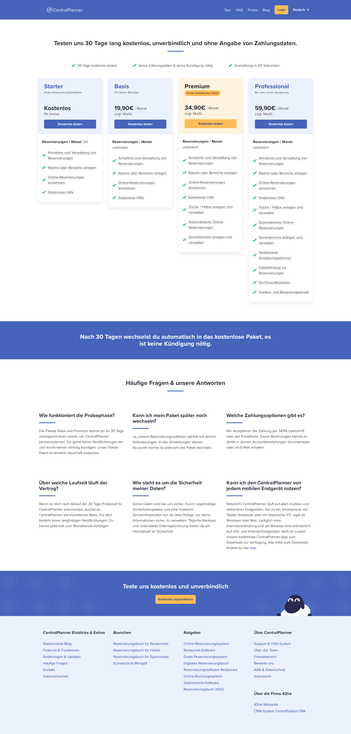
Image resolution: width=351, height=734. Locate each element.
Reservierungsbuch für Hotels (136, 650)
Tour (227, 9)
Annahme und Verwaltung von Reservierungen (72, 155)
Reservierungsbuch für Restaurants (140, 643)
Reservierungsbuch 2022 (204, 689)
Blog (266, 9)
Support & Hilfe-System (272, 643)
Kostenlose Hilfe (61, 192)
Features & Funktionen (61, 650)
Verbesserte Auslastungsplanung (275, 255)
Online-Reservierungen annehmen (66, 180)
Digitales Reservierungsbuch (206, 663)
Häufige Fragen (55, 663)
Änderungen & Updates (62, 656)
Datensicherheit (55, 676)
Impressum (262, 676)
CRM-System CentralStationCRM (280, 710)
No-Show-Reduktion (274, 282)
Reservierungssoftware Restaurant (210, 669)
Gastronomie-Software (201, 682)
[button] (301, 9)
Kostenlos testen (70, 124)
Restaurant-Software (199, 650)
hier (253, 547)
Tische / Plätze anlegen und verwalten (210, 209)
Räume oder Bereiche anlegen (72, 167)
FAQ (239, 9)
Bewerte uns (264, 663)
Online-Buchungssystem (203, 676)
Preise (253, 9)
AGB (257, 669)
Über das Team (266, 650)
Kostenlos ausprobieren (175, 599)
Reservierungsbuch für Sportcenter (141, 656)
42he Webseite (266, 704)
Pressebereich (265, 656)
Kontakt (49, 669)
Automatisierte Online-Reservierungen (206, 224)
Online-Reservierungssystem (206, 643)
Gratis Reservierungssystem (206, 656)
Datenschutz (275, 669)
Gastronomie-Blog (57, 643)
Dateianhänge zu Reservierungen (272, 270)
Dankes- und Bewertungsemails (284, 292)
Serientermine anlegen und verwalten (210, 239)
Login (281, 9)
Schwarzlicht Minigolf (130, 663)
